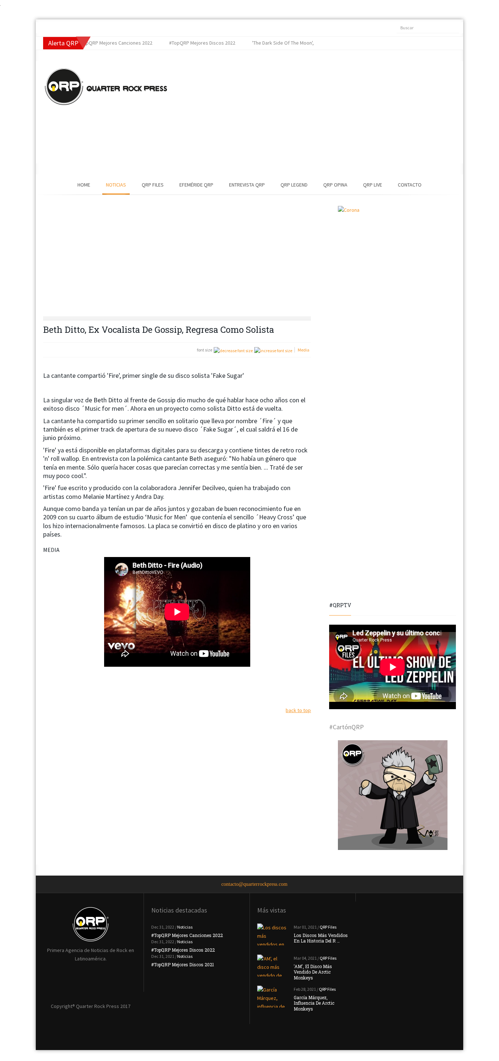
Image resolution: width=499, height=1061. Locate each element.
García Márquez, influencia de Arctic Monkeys (314, 1003)
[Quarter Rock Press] (106, 86)
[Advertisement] (302, 112)
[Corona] (392, 261)
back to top (298, 710)
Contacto (410, 184)
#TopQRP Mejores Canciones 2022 (187, 935)
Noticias (116, 184)
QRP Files (153, 184)
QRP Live (372, 184)
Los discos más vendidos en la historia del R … (321, 938)
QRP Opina (335, 184)
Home (83, 184)
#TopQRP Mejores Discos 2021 (182, 964)
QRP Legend (294, 184)
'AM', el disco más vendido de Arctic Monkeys (313, 972)
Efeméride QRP (196, 184)
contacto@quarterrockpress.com (254, 884)
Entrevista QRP (247, 184)
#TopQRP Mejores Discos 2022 (183, 950)
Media (303, 350)
